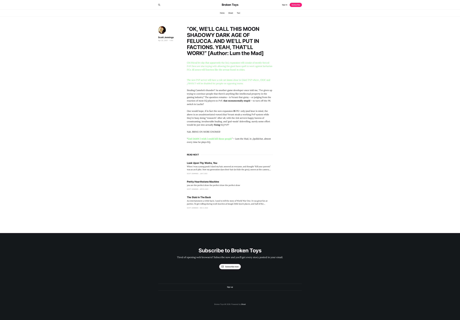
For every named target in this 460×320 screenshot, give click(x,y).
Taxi (238, 13)
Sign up (230, 287)
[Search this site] (159, 5)
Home (222, 13)
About (230, 13)
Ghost (243, 304)
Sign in (284, 5)
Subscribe (296, 5)
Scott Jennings (166, 37)
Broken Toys (230, 4)
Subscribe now (232, 266)
